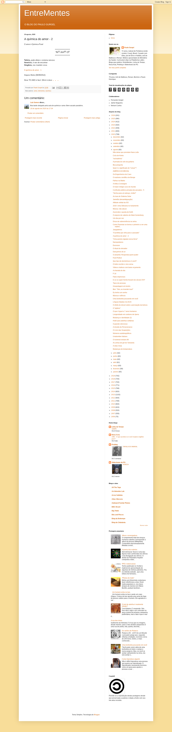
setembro (116, 146)
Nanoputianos (118, 242)
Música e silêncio (119, 296)
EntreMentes (47, 12)
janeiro (116, 372)
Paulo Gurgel (129, 47)
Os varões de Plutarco (130, 631)
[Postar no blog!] (60, 87)
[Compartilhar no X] (62, 87)
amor (35, 91)
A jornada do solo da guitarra (123, 162)
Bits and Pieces (118, 515)
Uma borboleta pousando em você (125, 299)
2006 (113, 417)
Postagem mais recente (33, 118)
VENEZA (126, 464)
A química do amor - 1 (32, 70)
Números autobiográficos (122, 333)
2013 (113, 395)
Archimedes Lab (118, 491)
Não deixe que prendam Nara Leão (126, 152)
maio (115, 359)
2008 (113, 410)
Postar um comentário (36, 113)
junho (115, 356)
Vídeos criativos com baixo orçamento (127, 267)
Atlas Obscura (117, 499)
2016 (113, 385)
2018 (113, 379)
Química (48, 91)
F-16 (114, 274)
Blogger (97, 715)
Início (113, 38)
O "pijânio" (117, 308)
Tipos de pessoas (119, 283)
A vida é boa (117, 346)
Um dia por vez (118, 218)
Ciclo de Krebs (118, 155)
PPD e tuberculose (129, 564)
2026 (113, 115)
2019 (113, 376)
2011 (113, 401)
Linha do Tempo (118, 427)
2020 (113, 134)
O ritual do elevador (120, 248)
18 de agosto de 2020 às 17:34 (41, 108)
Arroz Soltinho (117, 495)
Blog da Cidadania (119, 522)
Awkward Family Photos (121, 503)
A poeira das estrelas (129, 550)
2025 (113, 119)
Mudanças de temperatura (122, 349)
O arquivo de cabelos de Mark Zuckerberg (128, 215)
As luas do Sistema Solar (122, 196)
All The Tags (116, 487)
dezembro (117, 137)
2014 (113, 391)
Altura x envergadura (129, 535)
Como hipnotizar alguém (131, 659)
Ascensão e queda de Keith (123, 212)
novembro (117, 140)
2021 (113, 131)
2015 (113, 388)
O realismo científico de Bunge (124, 177)
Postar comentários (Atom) (40, 122)
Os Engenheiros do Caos (122, 174)
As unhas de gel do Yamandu (123, 343)
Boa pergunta (118, 165)
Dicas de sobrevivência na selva (125, 221)
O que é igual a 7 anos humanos (125, 311)
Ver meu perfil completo (117, 68)
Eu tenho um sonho (120, 292)
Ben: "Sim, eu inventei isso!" (123, 289)
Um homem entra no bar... (121, 592)
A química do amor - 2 (121, 236)
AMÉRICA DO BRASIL (121, 171)
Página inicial (63, 118)
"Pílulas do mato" (128, 578)
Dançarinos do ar (119, 252)
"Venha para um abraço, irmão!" (124, 193)
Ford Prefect (117, 258)
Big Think (115, 511)
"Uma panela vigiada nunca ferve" (125, 239)
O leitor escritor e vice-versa (123, 264)
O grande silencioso (120, 324)
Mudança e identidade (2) (122, 318)
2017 (113, 382)
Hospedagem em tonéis (121, 286)
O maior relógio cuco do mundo (124, 187)
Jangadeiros (117, 230)
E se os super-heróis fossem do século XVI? (129, 280)
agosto (116, 150)
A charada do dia (119, 270)
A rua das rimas (116, 620)
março (115, 366)
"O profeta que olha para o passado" (126, 233)
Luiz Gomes (34, 102)
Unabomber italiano (120, 336)
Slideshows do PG (118, 462)
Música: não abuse (120, 209)
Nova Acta (116, 435)
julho (115, 353)
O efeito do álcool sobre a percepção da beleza (130, 305)
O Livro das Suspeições (121, 330)
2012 (113, 398)
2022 (113, 128)
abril (115, 362)
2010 (113, 404)
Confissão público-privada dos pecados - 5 (128, 190)
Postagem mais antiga (92, 118)
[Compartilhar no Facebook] (65, 87)
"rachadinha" (117, 159)
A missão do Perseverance (122, 327)
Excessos (116, 245)
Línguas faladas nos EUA (122, 302)
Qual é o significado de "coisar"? (125, 168)
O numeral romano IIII (121, 340)
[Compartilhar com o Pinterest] (68, 87)
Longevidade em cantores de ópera (126, 314)
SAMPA (114, 429)
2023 (113, 125)
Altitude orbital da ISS (121, 202)
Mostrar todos (144, 525)
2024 (113, 122)
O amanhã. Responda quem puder (125, 255)
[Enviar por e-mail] (57, 87)
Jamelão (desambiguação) (122, 199)
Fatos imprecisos (119, 277)
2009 (113, 407)
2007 (113, 413)
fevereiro (116, 369)
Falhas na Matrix (119, 181)
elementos (41, 91)
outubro (116, 143)
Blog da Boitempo (118, 519)
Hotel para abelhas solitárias (123, 321)
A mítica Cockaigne (120, 184)
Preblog (115, 445)
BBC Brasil (116, 507)
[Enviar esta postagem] (53, 87)
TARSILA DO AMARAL (130, 446)
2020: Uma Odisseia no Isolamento (126, 206)
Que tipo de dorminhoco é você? (125, 261)
